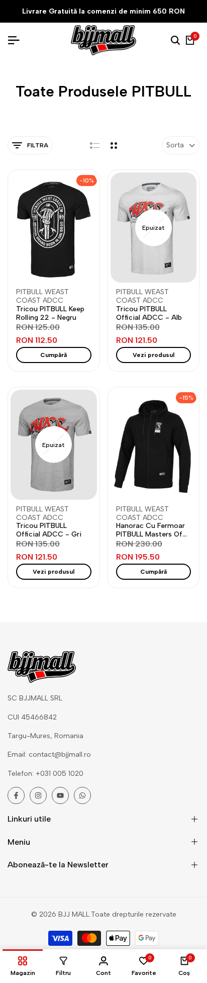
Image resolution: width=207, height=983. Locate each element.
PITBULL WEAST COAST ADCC (42, 296)
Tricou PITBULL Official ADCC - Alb (149, 313)
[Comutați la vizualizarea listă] (94, 145)
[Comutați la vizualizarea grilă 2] (114, 145)
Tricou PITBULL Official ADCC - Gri (48, 530)
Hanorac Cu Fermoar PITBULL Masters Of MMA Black (150, 530)
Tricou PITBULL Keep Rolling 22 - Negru (50, 313)
